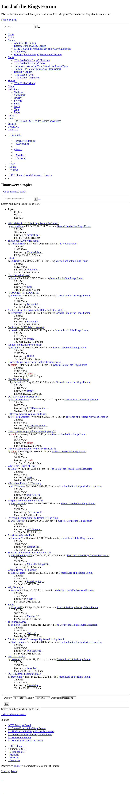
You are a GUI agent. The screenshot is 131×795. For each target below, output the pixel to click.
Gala (13, 468)
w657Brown (17, 486)
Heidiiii (14, 347)
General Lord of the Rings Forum (74, 226)
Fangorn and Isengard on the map (25, 344)
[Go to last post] (41, 235)
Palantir (11, 258)
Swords (18, 100)
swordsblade (17, 226)
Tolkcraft (15, 624)
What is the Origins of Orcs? (22, 466)
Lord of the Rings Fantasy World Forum (74, 590)
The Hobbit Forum (67, 243)
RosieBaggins (18, 572)
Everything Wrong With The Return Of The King (33, 518)
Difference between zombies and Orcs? (27, 414)
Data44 (17, 382)
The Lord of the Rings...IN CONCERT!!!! (29, 552)
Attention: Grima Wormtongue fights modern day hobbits (36, 639)
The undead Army (17, 621)
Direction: (56, 697)
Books (11, 57)
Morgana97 (17, 607)
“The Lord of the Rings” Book (29, 63)
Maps (17, 112)
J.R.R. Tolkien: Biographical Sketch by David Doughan (42, 48)
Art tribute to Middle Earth (21, 535)
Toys (16, 109)
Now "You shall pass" (19, 275)
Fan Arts (12, 115)
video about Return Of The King (24, 483)
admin (14, 364)
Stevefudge (16, 676)
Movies (11, 80)
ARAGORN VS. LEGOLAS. (23, 292)
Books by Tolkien (23, 71)
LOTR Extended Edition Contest (24, 673)
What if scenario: (16, 656)
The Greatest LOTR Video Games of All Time (37, 121)
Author (11, 40)
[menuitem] (24, 140)
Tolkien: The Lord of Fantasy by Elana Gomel (37, 69)
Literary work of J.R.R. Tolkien (30, 45)
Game (11, 118)
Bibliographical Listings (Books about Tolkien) (38, 54)
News (11, 37)
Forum (11, 86)
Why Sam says (15, 587)
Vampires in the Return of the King (25, 500)
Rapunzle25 (17, 538)
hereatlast (15, 659)
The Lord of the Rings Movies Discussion (87, 416)
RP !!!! (11, 604)
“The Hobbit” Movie (24, 83)
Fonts (17, 103)
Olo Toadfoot (17, 642)
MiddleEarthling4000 (21, 555)
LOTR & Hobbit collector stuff (23, 396)
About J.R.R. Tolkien (25, 43)
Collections (13, 89)
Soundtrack (20, 95)
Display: (8, 697)
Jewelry (18, 97)
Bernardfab (16, 295)
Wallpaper (19, 92)
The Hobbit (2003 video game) (23, 240)
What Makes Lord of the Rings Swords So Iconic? (33, 223)
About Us (13, 129)
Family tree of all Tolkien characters (26, 327)
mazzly (14, 330)
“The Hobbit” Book (24, 74)
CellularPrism (18, 243)
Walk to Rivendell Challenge (22, 569)
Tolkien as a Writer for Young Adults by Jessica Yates (41, 66)
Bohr (13, 278)
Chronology (20, 51)
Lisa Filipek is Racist (18, 379)
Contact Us (13, 126)
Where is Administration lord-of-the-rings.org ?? (32, 448)
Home (11, 34)
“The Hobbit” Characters (26, 77)
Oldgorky (16, 261)
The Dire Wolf (18, 503)
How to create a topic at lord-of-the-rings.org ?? (32, 431)
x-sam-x (15, 590)
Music (17, 106)
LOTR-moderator (20, 399)
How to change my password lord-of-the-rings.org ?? (34, 362)
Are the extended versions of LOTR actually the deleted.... (37, 310)
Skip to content (8, 19)
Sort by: (30, 697)
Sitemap (12, 123)
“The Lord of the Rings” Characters (32, 60)
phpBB (17, 766)
